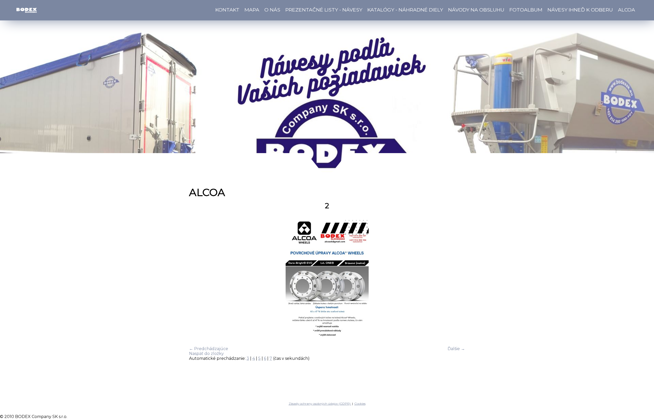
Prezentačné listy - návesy (323, 10)
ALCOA (626, 10)
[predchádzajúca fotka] (197, 279)
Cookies (360, 403)
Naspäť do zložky (206, 353)
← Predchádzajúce (208, 348)
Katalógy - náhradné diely (405, 10)
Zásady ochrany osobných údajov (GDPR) (320, 403)
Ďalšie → (456, 348)
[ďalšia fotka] (456, 279)
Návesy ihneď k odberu (580, 10)
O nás (272, 10)
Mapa (251, 10)
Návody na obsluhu (476, 10)
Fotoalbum (525, 10)
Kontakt (227, 10)
